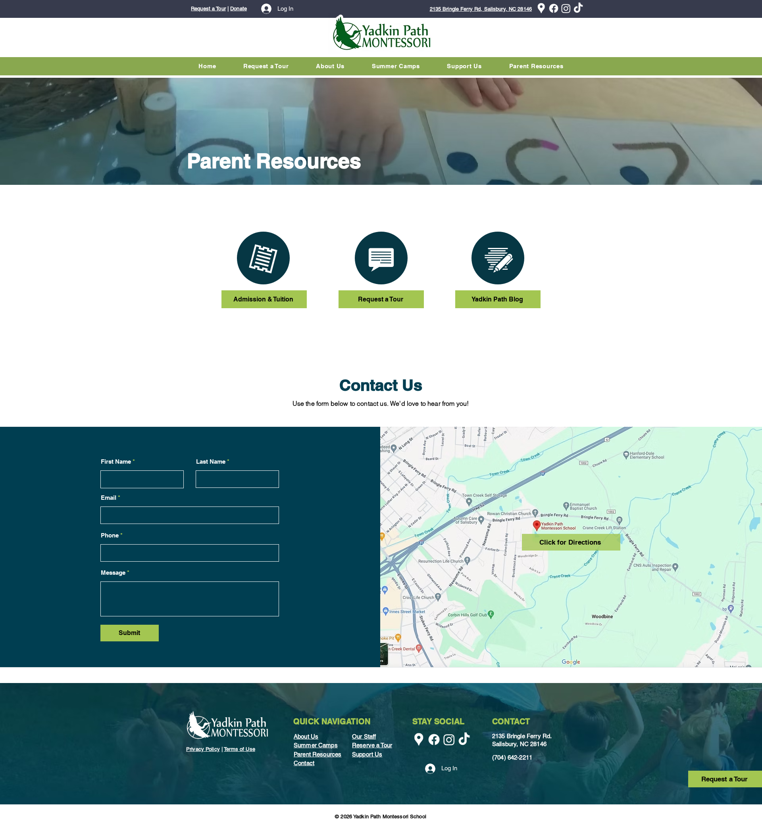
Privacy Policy (203, 749)
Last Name (210, 461)
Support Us (367, 754)
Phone (110, 535)
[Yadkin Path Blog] (497, 258)
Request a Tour (208, 9)
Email (108, 498)
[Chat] (263, 258)
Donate (238, 9)
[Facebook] (554, 8)
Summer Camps (316, 745)
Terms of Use (239, 749)
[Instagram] (566, 8)
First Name (116, 461)
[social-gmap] (541, 8)
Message (113, 573)
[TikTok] (578, 8)
